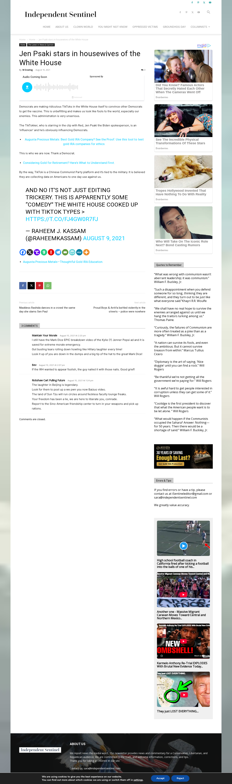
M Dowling (27, 69)
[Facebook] (192, 2)
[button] (208, 12)
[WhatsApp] (47, 285)
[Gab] (44, 252)
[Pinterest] (198, 2)
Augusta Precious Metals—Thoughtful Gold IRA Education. (63, 262)
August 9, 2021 (104, 238)
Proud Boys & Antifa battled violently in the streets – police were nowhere (119, 309)
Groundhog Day (174, 26)
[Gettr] (51, 252)
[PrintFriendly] (72, 252)
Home (46, 26)
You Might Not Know (112, 26)
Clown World (83, 26)
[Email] (65, 252)
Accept (160, 778)
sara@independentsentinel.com (102, 768)
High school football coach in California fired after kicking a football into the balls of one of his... (183, 563)
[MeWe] (79, 252)
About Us (61, 26)
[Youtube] (210, 2)
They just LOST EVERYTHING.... (178, 711)
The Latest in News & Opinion (41, 44)
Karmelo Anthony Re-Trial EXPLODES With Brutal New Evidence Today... (182, 664)
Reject (180, 778)
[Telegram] (58, 252)
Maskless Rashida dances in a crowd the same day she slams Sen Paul (47, 309)
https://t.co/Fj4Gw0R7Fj (62, 219)
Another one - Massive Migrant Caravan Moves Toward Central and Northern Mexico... (181, 615)
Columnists (199, 26)
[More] (86, 252)
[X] (204, 2)
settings (138, 780)
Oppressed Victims (145, 26)
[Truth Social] (37, 252)
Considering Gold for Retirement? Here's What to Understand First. (69, 163)
